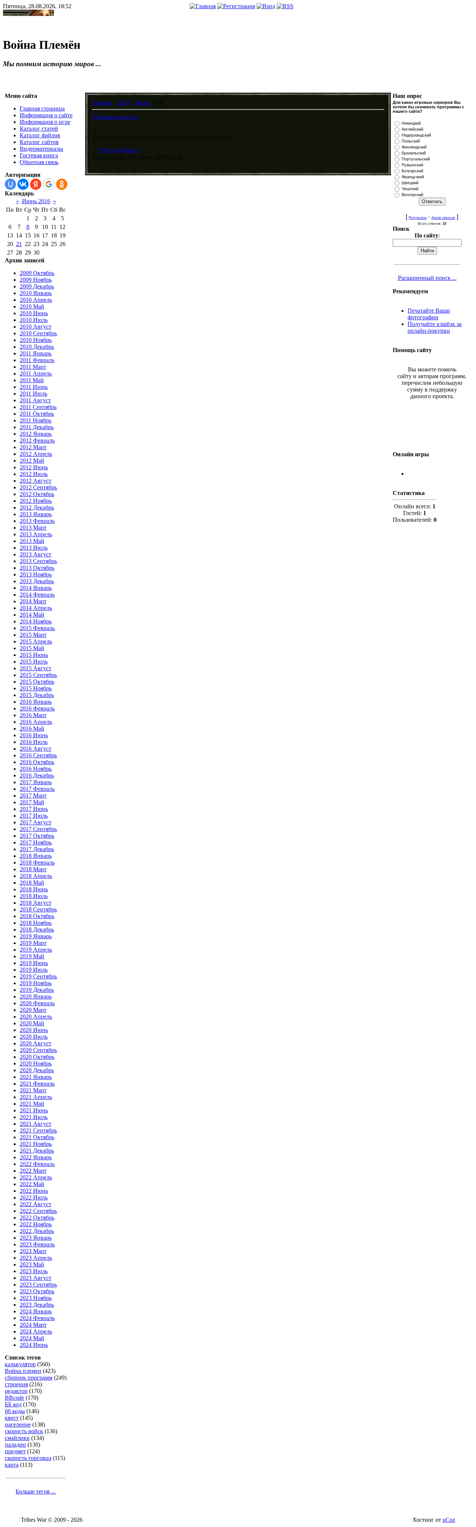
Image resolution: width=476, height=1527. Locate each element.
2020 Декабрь (37, 1070)
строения (16, 1384)
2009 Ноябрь (36, 280)
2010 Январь (36, 293)
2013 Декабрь (37, 581)
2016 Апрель (36, 722)
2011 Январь (35, 353)
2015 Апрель (36, 641)
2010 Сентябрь (38, 333)
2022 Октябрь (37, 1217)
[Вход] (266, 6)
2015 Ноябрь (36, 688)
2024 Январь (36, 1311)
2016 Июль (34, 742)
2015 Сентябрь (38, 675)
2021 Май (32, 1103)
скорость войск (24, 1431)
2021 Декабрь (37, 1150)
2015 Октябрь (37, 681)
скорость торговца (28, 1458)
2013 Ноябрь (36, 574)
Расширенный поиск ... (427, 278)
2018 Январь (36, 856)
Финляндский (414, 147)
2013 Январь (36, 514)
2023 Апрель (36, 1258)
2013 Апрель (36, 534)
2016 (124, 102)
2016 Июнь (34, 735)
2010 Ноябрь (36, 340)
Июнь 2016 (36, 201)
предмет (15, 1451)
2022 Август (35, 1204)
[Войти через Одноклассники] (61, 184)
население (18, 1424)
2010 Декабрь (37, 347)
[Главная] (203, 6)
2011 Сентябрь (38, 407)
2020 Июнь (34, 1030)
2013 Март (33, 527)
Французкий (413, 177)
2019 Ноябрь (36, 983)
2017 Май (32, 802)
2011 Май (32, 380)
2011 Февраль (37, 360)
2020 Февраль (37, 1003)
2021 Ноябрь (36, 1144)
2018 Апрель (36, 876)
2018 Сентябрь (38, 909)
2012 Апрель (36, 454)
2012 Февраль (37, 440)
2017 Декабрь (37, 849)
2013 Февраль (37, 521)
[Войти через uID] (10, 184)
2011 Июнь (34, 387)
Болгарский (412, 171)
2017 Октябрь (37, 836)
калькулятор (20, 1364)
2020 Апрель (36, 1016)
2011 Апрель (36, 373)
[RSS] (285, 6)
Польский (411, 141)
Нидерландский (416, 135)
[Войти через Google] (49, 184)
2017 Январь (36, 782)
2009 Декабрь (37, 286)
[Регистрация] (236, 6)
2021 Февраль (37, 1083)
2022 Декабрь (37, 1231)
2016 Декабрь (37, 775)
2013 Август (35, 554)
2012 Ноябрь (36, 501)
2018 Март (33, 869)
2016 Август (35, 748)
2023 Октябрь (37, 1291)
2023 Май (32, 1264)
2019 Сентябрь (38, 976)
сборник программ (28, 1377)
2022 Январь (36, 1157)
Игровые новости (115, 117)
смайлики (17, 1438)
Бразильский (414, 153)
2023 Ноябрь (36, 1298)
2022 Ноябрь (36, 1224)
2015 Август (35, 668)
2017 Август (35, 822)
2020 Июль (34, 1037)
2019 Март (33, 943)
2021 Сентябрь (38, 1130)
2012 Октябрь (37, 494)
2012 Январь (36, 434)
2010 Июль (34, 320)
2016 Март (33, 715)
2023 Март (33, 1251)
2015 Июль (34, 661)
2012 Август (35, 480)
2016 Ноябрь (36, 769)
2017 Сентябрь (38, 829)
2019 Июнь (34, 963)
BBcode (14, 1398)
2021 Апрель (36, 1097)
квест (12, 1418)
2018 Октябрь (37, 916)
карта (12, 1464)
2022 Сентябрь (38, 1211)
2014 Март (33, 601)
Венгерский (412, 194)
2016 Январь (36, 702)
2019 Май (32, 956)
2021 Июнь (34, 1110)
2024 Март (33, 1325)
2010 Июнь (34, 313)
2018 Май (32, 882)
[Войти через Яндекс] (35, 184)
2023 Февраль (37, 1244)
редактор (16, 1391)
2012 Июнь (34, 467)
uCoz (449, 1520)
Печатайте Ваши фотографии (429, 313)
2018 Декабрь (37, 929)
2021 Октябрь (37, 1137)
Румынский (412, 165)
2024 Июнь (34, 1345)
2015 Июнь (34, 655)
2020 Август (35, 1043)
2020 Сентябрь (38, 1050)
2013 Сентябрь (38, 561)
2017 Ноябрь (36, 842)
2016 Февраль (37, 708)
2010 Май (32, 306)
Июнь (143, 102)
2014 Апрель (36, 608)
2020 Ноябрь (36, 1063)
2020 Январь (36, 996)
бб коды (15, 1411)
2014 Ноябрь (36, 621)
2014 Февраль (37, 594)
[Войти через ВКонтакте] (23, 184)
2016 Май (32, 728)
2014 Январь (36, 588)
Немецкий (411, 123)
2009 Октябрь (37, 273)
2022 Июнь (34, 1191)
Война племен (23, 1371)
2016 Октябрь (37, 762)
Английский (412, 129)
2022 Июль (34, 1197)
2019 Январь (36, 936)
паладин (15, 1444)
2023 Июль (34, 1271)
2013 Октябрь (37, 568)
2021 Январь (36, 1077)
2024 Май (32, 1338)
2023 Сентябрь (38, 1284)
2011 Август (35, 400)
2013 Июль (34, 547)
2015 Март (33, 635)
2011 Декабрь (37, 427)
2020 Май (32, 1023)
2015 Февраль (37, 628)
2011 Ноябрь (35, 420)
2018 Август (35, 903)
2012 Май (32, 460)
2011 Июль (33, 393)
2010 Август (35, 326)
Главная (102, 102)
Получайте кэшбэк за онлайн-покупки (434, 327)
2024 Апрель (36, 1331)
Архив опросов (443, 218)
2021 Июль (34, 1117)
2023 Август (35, 1278)
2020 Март (33, 1010)
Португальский (416, 159)
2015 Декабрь (37, 695)
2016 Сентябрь (38, 755)
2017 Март (33, 795)
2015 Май (32, 648)
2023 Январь (36, 1237)
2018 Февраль (37, 862)
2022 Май (32, 1184)
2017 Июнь (34, 809)
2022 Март (33, 1170)
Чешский (410, 188)
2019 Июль (34, 970)
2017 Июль (34, 815)
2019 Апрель (36, 949)
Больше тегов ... (36, 1491)
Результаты (418, 218)
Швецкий (410, 183)
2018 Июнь (34, 889)
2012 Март (33, 447)
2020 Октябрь (37, 1057)
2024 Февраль (37, 1318)
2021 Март (33, 1090)
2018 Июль (34, 896)
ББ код (13, 1404)
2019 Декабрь (37, 990)
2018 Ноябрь (36, 923)
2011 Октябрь (37, 413)
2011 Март (33, 367)
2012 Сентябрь (38, 487)
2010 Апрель (36, 300)
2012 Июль (34, 474)
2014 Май (32, 614)
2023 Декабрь (37, 1304)
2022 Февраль (37, 1164)
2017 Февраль (37, 789)
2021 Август (35, 1124)
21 (19, 244)
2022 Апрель (36, 1177)
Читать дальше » (120, 150)
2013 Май (32, 541)
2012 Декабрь (37, 507)
